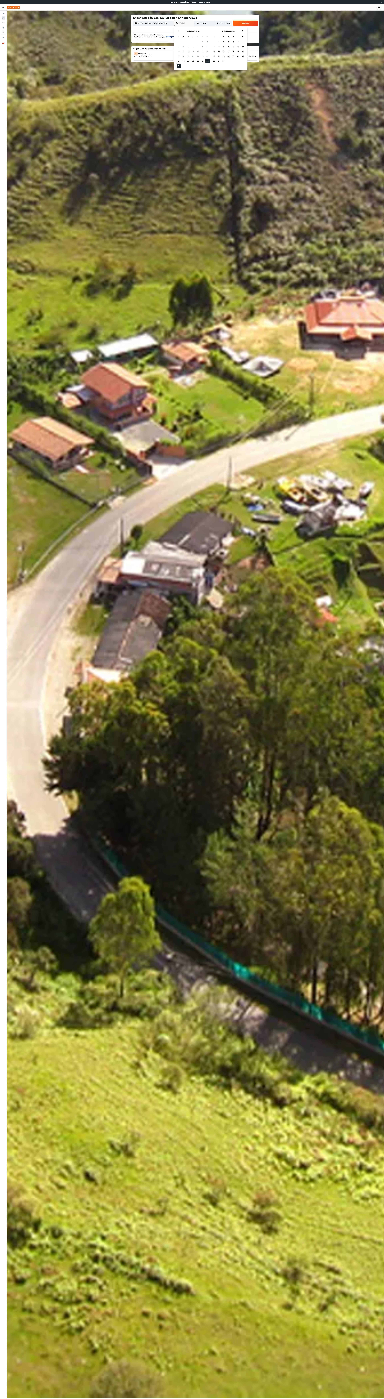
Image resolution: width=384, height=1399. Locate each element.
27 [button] (193, 61)
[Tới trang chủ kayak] (13, 7)
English (208, 2)
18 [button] (183, 56)
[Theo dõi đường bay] (3, 32)
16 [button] (207, 51)
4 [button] (183, 47)
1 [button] (202, 42)
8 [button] (202, 47)
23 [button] (207, 56)
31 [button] (179, 66)
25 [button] (183, 61)
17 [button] (178, 56)
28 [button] (198, 61)
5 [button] (188, 47)
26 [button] (188, 61)
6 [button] (193, 47)
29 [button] (203, 61)
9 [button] (207, 47)
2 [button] (207, 42)
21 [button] (198, 56)
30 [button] (207, 61)
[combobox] (155, 23)
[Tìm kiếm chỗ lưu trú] (3, 18)
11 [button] (183, 51)
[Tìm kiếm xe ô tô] (3, 22)
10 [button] (179, 51)
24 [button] (179, 61)
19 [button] (188, 56)
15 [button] (203, 51)
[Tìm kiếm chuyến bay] (3, 14)
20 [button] (193, 56)
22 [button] (203, 56)
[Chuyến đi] (3, 38)
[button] (382, 2)
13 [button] (193, 51)
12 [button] (188, 51)
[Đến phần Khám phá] (3, 28)
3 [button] (178, 47)
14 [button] (198, 51)
